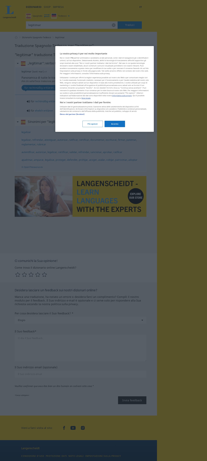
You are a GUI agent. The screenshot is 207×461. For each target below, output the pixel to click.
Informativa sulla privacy (122, 96)
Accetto (115, 124)
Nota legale (86, 98)
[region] (104, 89)
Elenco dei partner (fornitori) (72, 114)
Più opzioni (92, 124)
